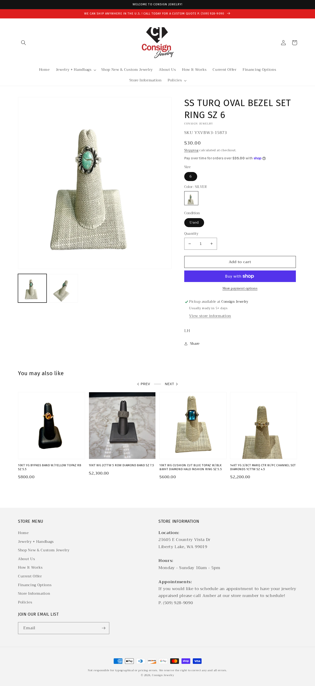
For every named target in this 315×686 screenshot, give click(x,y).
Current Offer (30, 576)
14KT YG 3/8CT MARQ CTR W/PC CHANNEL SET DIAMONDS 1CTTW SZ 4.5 (263, 467)
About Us (26, 559)
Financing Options (34, 585)
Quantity (191, 234)
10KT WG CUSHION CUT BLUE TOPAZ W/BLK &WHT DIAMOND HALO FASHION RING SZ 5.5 (190, 467)
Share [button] (195, 344)
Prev (145, 384)
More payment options (240, 288)
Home (23, 533)
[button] (23, 42)
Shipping (191, 150)
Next (169, 384)
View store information (210, 316)
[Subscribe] (103, 628)
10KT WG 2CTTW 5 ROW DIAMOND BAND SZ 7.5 (121, 465)
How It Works (30, 567)
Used (194, 223)
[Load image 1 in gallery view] (32, 288)
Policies (25, 602)
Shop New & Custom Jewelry (44, 550)
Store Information (34, 594)
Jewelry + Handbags (36, 542)
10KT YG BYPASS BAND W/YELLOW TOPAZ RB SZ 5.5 (49, 467)
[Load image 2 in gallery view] (63, 288)
